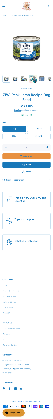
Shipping (17, 110)
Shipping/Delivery (9, 296)
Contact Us (6, 313)
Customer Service (9, 345)
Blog (4, 339)
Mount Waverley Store (11, 328)
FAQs (4, 285)
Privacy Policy (7, 307)
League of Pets (23, 401)
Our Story (6, 334)
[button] (26, 171)
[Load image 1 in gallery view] (6, 79)
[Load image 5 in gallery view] (42, 79)
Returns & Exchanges (10, 291)
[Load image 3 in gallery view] (24, 79)
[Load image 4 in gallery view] (33, 79)
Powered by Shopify (34, 401)
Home (4, 15)
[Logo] (26, 6)
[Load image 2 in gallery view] (15, 79)
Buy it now (26, 164)
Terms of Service (9, 302)
